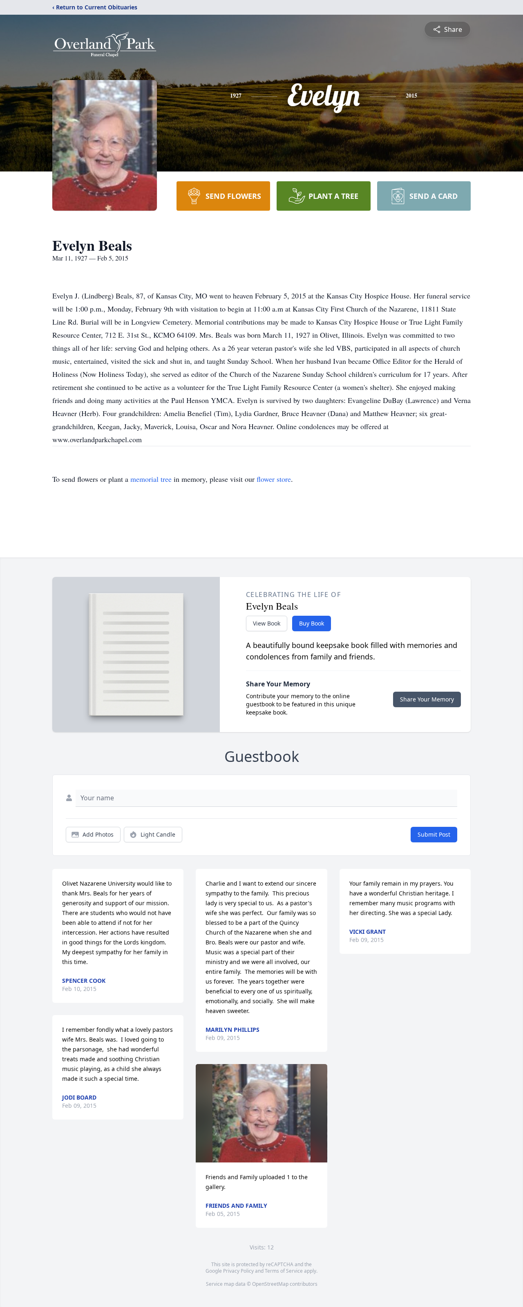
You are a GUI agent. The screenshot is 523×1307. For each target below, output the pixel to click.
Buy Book (311, 623)
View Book (266, 623)
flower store (274, 479)
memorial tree (151, 479)
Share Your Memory (427, 699)
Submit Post (434, 834)
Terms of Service (284, 1270)
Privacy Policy (238, 1270)
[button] (261, 1113)
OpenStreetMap (270, 1283)
